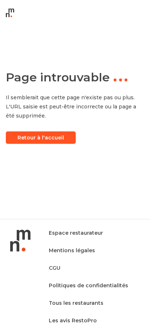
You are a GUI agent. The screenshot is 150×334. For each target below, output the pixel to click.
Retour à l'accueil (40, 137)
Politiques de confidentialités (88, 285)
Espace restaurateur (76, 233)
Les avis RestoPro (73, 320)
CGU (54, 268)
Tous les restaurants (76, 303)
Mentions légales (72, 250)
